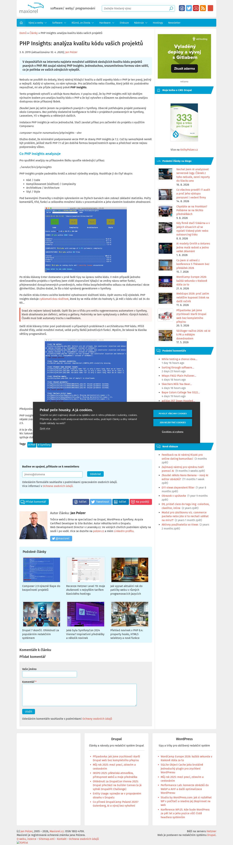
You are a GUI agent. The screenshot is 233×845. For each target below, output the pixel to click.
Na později (142, 501)
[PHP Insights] (85, 240)
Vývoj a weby (35, 22)
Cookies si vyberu (172, 431)
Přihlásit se (210, 8)
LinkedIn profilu (124, 531)
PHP (32, 444)
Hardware (105, 22)
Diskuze (124, 22)
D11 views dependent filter (178, 487)
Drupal (116, 739)
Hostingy (158, 22)
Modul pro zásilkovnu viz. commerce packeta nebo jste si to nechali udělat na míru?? (185, 516)
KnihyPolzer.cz (189, 149)
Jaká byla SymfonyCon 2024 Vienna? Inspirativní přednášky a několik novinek (85, 634)
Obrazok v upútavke (174, 495)
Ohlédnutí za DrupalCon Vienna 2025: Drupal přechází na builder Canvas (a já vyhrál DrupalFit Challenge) (117, 785)
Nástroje (139, 22)
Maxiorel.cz (57, 831)
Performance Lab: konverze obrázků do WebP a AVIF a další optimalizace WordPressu (185, 789)
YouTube (196, 8)
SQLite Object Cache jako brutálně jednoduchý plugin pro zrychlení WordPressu (182, 768)
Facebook (182, 8)
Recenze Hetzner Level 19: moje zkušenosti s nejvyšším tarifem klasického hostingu (85, 589)
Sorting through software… (178, 367)
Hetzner (211, 831)
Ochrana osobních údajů (58, 486)
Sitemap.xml (47, 839)
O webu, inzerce (26, 839)
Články (34, 33)
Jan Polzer (71, 52)
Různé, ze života (81, 22)
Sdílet (82, 501)
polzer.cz (98, 531)
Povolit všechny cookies (173, 413)
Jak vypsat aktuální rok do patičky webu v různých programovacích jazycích (126, 589)
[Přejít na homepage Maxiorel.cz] (31, 12)
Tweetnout (102, 501)
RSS (203, 8)
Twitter (189, 8)
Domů (21, 23)
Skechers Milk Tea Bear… (177, 384)
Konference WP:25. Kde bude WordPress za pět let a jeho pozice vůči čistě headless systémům (185, 813)
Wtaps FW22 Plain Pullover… (179, 375)
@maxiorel (62, 538)
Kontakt (62, 839)
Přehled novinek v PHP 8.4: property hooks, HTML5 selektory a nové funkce (126, 634)
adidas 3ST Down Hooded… (178, 400)
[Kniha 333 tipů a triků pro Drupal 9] (184, 122)
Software (57, 22)
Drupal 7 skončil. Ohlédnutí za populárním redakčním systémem (40, 634)
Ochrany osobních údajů (97, 718)
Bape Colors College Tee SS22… (181, 392)
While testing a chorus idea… (179, 359)
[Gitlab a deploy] (184, 77)
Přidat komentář (36, 501)
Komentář (28, 681)
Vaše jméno (29, 669)
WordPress (184, 739)
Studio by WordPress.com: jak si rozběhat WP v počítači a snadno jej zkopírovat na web (186, 801)
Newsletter (174, 22)
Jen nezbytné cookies (173, 422)
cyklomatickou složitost (54, 299)
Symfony (45, 444)
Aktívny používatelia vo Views (180, 524)
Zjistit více (45, 428)
